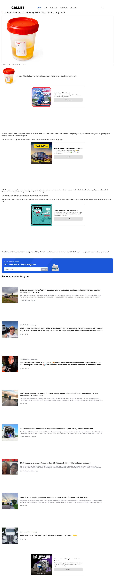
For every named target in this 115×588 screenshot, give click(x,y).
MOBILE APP (53, 7)
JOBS (45, 7)
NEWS (39, 7)
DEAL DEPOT (73, 7)
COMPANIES (63, 7)
